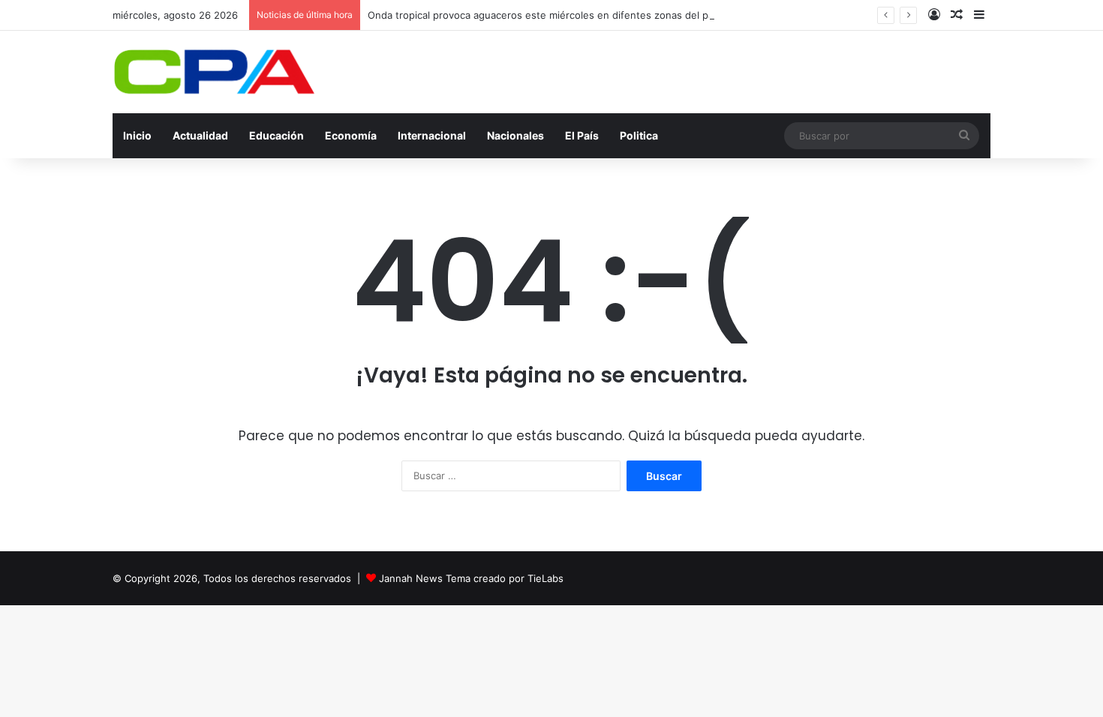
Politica (639, 135)
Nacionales (515, 135)
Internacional (432, 135)
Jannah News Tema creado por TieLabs (471, 578)
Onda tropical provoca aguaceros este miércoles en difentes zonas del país (544, 15)
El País (582, 135)
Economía (351, 135)
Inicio (137, 135)
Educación (276, 135)
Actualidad (200, 135)
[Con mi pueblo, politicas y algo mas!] (214, 72)
